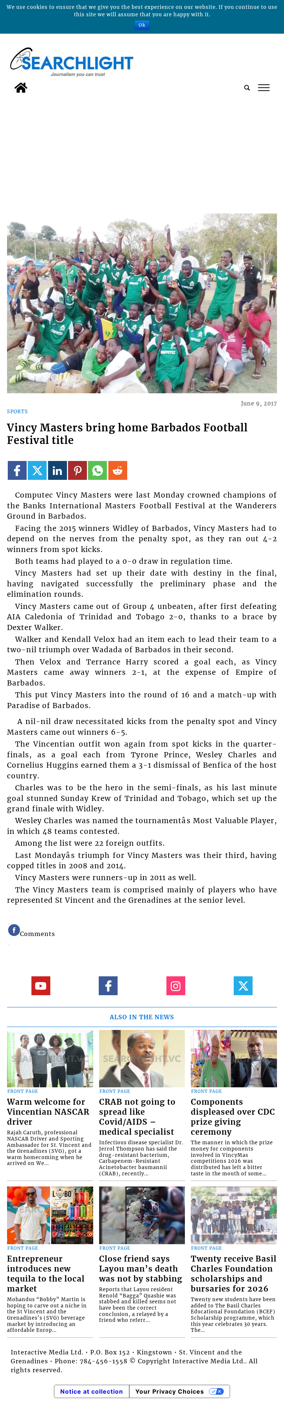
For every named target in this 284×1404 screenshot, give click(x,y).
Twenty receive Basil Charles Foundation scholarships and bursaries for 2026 (234, 1274)
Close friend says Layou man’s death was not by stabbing (140, 1269)
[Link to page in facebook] (17, 470)
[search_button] (247, 88)
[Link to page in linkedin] (57, 470)
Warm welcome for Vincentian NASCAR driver (48, 1112)
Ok (142, 25)
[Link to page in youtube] (40, 985)
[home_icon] (20, 88)
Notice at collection (91, 1391)
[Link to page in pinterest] (77, 470)
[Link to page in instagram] (175, 985)
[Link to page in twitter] (37, 470)
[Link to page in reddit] (117, 470)
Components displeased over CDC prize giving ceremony (233, 1117)
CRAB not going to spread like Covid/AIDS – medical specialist (137, 1117)
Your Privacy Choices (169, 1391)
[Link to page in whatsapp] (97, 470)
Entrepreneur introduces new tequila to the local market (46, 1274)
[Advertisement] (142, 152)
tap (263, 87)
